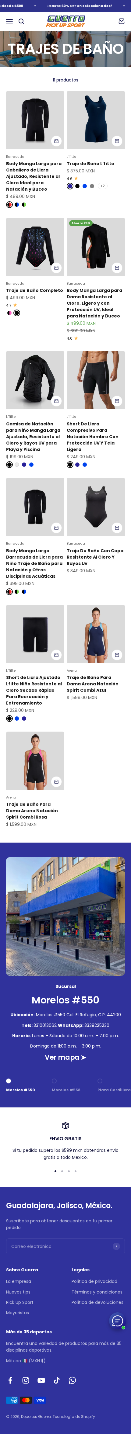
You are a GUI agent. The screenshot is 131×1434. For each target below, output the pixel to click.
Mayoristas (17, 1313)
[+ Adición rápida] (56, 141)
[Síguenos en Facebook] (10, 1380)
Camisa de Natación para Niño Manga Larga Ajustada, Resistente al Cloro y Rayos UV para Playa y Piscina (33, 436)
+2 (103, 186)
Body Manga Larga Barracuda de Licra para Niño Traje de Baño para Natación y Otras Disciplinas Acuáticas (34, 563)
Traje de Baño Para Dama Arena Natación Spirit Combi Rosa (32, 810)
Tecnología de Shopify (74, 1416)
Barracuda (15, 156)
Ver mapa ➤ (65, 1057)
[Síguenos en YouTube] (41, 1380)
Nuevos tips (18, 1292)
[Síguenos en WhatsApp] (72, 1380)
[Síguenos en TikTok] (57, 1380)
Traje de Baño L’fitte (90, 164)
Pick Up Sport (20, 1302)
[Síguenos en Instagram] (26, 1380)
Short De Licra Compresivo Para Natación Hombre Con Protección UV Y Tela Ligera (93, 436)
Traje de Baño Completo (34, 290)
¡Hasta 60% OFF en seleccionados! (75, 5)
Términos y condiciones (97, 1292)
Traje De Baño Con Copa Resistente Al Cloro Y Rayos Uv (95, 557)
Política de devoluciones (97, 1302)
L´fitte (71, 156)
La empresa (18, 1281)
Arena (72, 670)
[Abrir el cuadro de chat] (117, 1320)
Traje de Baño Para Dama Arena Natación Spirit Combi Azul (93, 683)
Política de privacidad (94, 1281)
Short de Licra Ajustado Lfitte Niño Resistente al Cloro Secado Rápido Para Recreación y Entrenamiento (34, 690)
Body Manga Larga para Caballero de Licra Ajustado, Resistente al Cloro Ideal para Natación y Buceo (34, 176)
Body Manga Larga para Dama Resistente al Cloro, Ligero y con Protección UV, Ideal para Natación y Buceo (94, 303)
